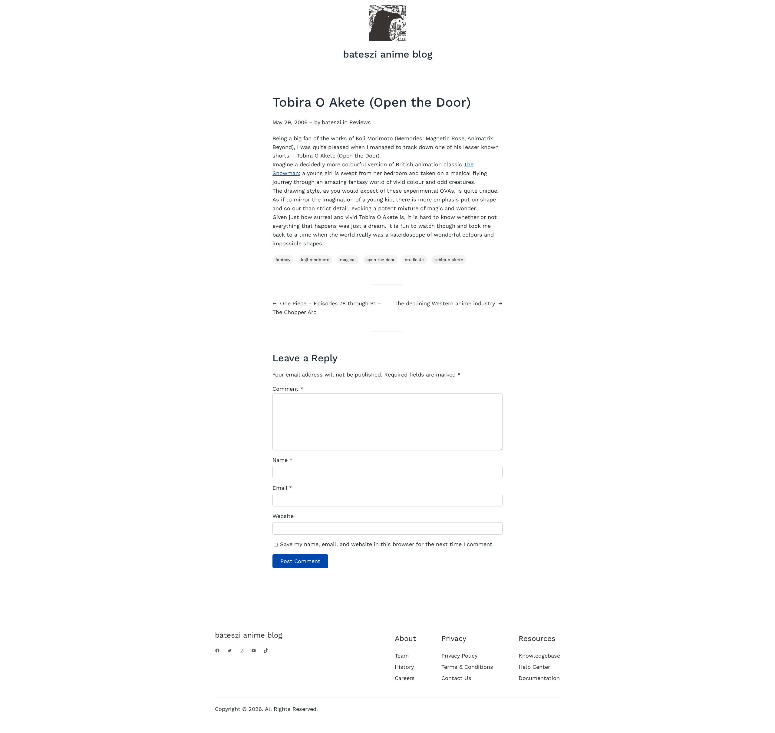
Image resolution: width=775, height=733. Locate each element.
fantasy (282, 259)
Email (282, 488)
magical (348, 259)
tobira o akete (448, 259)
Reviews (360, 122)
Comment (287, 389)
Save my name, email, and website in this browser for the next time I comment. (387, 544)
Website (283, 516)
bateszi (331, 122)
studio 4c (414, 259)
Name (282, 460)
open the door (380, 259)
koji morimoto (315, 259)
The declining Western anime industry (444, 303)
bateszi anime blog (387, 54)
